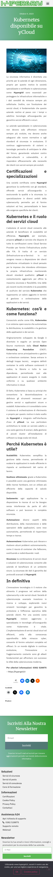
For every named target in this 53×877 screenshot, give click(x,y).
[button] (48, 3)
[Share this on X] (32, 681)
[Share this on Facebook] (22, 681)
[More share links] (38, 681)
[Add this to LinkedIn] (27, 681)
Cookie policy (30, 871)
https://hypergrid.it (16, 671)
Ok (17, 871)
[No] (49, 869)
